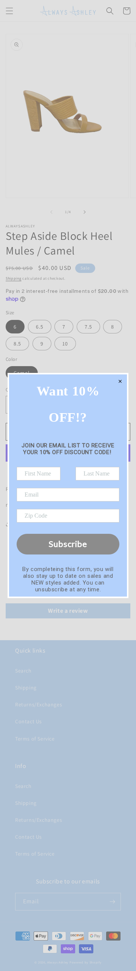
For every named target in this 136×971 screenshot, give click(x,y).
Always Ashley (57, 962)
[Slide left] (51, 212)
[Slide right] (84, 212)
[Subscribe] (112, 901)
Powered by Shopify (86, 962)
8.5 (17, 343)
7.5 (88, 326)
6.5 (39, 326)
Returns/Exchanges (38, 704)
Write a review (68, 611)
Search (23, 670)
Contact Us (28, 721)
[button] (9, 11)
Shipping (14, 278)
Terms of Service (35, 738)
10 (65, 343)
